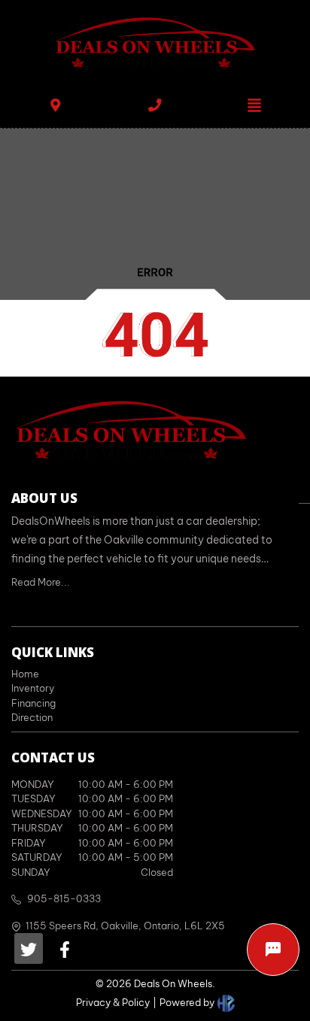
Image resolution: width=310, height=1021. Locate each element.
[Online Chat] (273, 949)
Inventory (32, 688)
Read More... (40, 582)
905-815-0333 (64, 898)
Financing (33, 703)
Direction (32, 717)
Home (25, 674)
